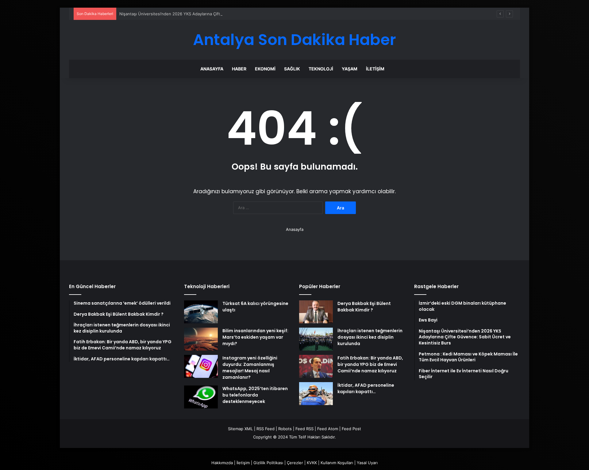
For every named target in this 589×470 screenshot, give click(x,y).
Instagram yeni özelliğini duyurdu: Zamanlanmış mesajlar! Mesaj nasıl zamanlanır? (249, 367)
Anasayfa (211, 68)
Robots (285, 428)
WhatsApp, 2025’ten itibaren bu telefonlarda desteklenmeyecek (255, 394)
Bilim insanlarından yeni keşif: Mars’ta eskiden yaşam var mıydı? (255, 337)
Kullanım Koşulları (337, 462)
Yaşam (349, 68)
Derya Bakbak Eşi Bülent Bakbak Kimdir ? (364, 306)
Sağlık (292, 68)
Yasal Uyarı (367, 462)
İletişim (375, 68)
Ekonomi (265, 68)
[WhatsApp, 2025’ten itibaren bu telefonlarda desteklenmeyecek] (201, 396)
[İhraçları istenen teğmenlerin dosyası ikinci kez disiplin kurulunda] (316, 339)
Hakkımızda (222, 462)
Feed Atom (327, 428)
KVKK (312, 462)
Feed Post (351, 428)
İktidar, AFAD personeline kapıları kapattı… (365, 388)
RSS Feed (265, 428)
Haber (239, 68)
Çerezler (295, 462)
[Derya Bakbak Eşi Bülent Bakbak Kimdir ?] (316, 311)
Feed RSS (304, 428)
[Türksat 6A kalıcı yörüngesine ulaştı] (201, 311)
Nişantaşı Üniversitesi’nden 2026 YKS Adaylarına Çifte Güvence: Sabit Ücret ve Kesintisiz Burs (209, 13)
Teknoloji (321, 68)
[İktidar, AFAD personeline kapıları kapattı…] (316, 393)
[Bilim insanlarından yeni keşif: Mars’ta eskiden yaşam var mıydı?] (201, 339)
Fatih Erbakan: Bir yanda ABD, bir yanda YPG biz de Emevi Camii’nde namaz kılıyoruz (370, 364)
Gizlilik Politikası (268, 462)
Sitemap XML (240, 428)
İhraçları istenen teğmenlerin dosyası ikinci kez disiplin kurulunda (369, 337)
